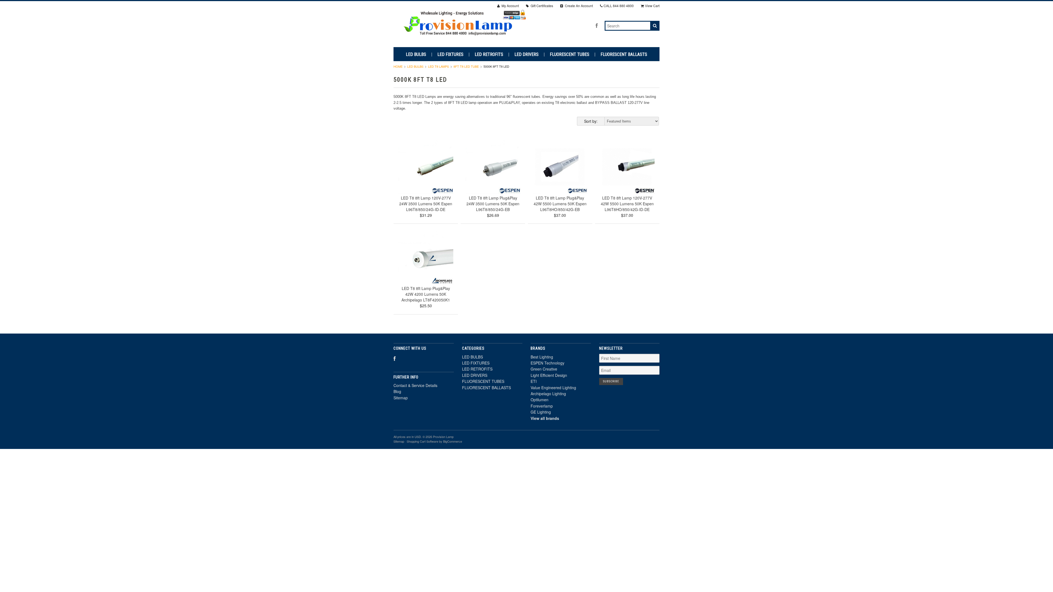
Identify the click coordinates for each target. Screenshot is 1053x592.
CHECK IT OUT (425, 175)
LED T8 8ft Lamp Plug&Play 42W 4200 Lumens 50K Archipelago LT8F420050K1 (425, 294)
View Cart (652, 5)
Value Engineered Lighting (553, 387)
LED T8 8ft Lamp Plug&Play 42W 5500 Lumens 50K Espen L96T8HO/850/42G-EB (560, 203)
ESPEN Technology (547, 363)
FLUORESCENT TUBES (569, 54)
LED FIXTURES (450, 54)
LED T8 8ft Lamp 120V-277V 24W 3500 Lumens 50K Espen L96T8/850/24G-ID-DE (425, 203)
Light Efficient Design (549, 375)
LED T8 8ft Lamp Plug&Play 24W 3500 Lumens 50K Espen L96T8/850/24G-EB (492, 203)
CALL (619, 5)
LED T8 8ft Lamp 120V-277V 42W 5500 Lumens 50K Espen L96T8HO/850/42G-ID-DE (627, 203)
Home (398, 66)
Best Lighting (542, 357)
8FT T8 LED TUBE (466, 66)
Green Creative (544, 369)
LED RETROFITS (489, 54)
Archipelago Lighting (548, 393)
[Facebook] (597, 25)
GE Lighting (541, 412)
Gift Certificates (541, 5)
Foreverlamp (542, 406)
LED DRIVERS (526, 54)
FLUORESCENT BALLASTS (624, 54)
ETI (534, 381)
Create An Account (578, 5)
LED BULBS (416, 54)
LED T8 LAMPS (438, 66)
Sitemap (401, 397)
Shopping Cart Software (422, 441)
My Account (510, 5)
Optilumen (539, 399)
